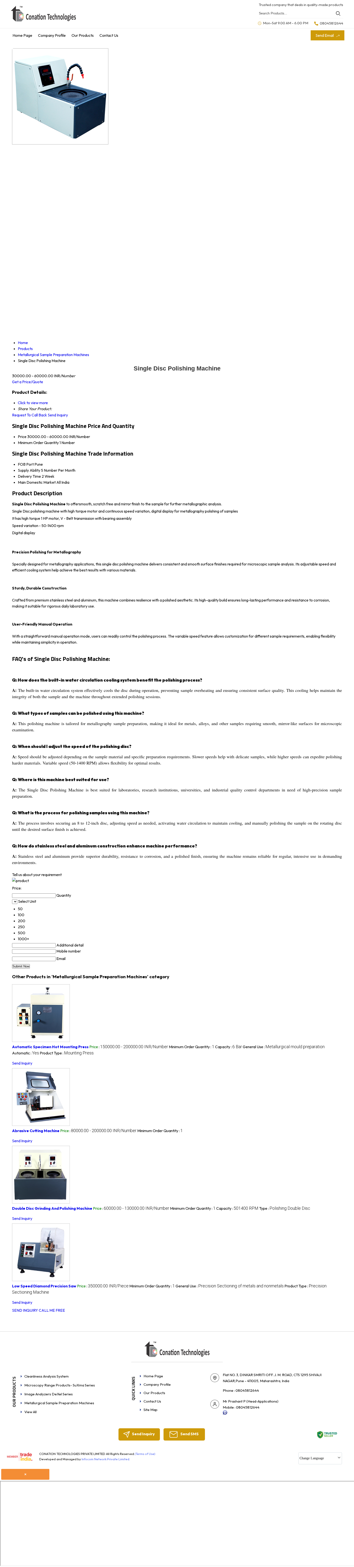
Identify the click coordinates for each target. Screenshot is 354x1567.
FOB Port (26, 464)
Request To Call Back (29, 415)
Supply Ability (29, 470)
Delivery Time (29, 476)
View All (30, 1412)
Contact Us (108, 35)
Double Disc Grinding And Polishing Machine (52, 1208)
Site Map (150, 1409)
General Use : (284, 1046)
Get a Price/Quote (27, 381)
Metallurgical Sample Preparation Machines (59, 1403)
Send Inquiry (58, 415)
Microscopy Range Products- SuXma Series (59, 1385)
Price (22, 436)
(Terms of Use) (145, 1454)
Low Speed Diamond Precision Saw (44, 1286)
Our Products (83, 35)
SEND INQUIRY (25, 1310)
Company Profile (52, 35)
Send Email (324, 35)
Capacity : (228, 1046)
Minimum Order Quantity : (191, 1046)
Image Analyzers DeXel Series (48, 1394)
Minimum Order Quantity (38, 442)
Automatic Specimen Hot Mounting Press (50, 1046)
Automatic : (25, 1053)
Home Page (22, 35)
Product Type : (67, 1053)
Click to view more (33, 402)
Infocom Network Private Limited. (106, 1459)
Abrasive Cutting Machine (35, 1130)
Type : (284, 1208)
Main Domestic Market (37, 482)
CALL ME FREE (52, 1310)
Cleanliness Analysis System (46, 1376)
